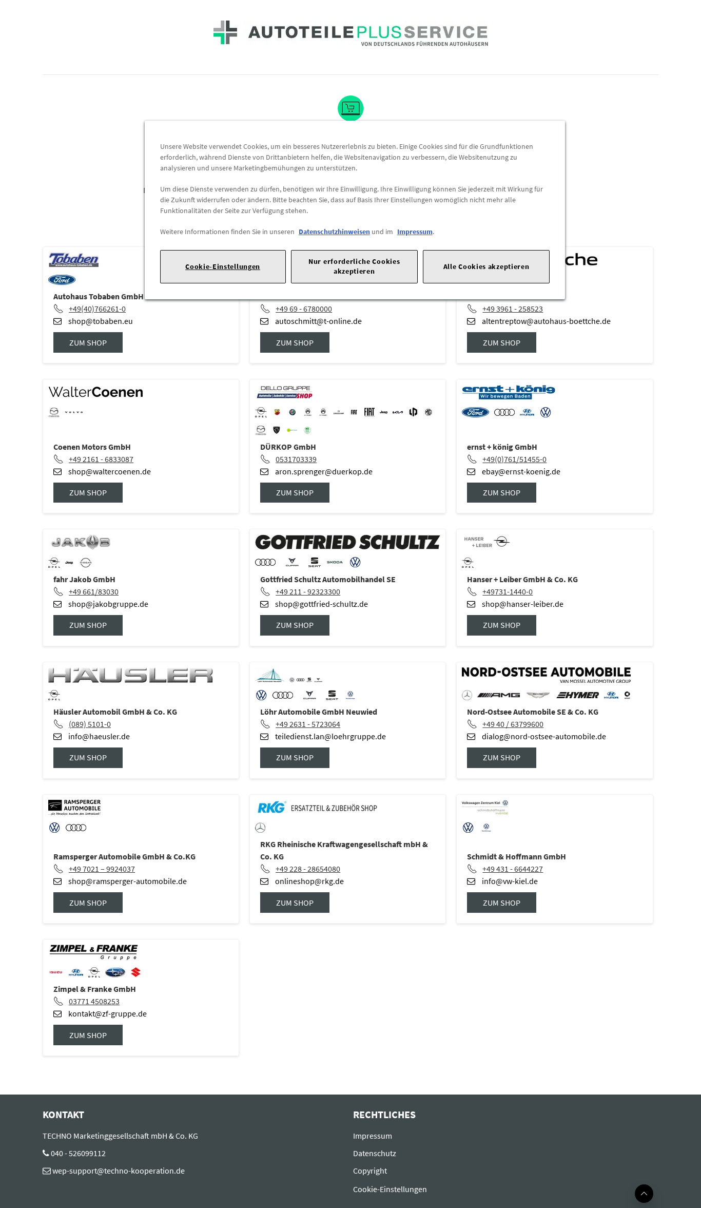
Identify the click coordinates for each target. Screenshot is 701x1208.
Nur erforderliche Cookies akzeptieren (354, 266)
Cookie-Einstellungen (222, 266)
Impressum (415, 231)
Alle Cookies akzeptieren (486, 266)
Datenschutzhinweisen (334, 231)
